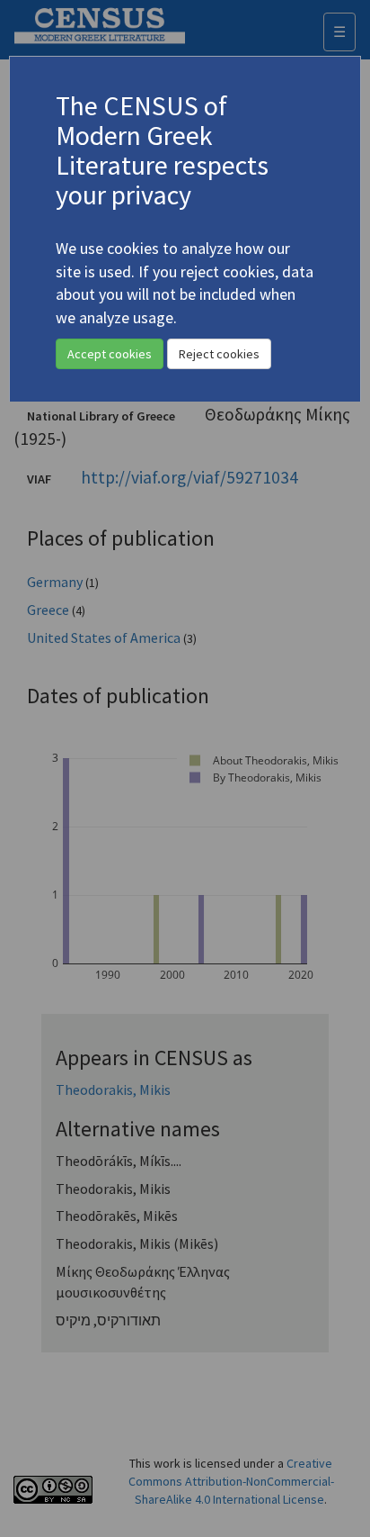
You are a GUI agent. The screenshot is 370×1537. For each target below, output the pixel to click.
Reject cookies (219, 354)
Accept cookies (109, 354)
